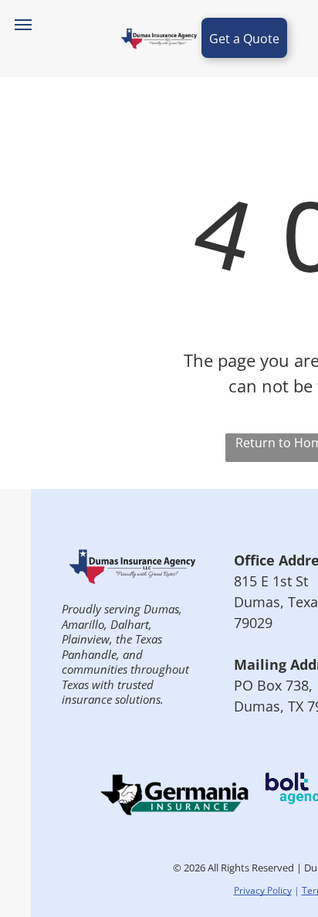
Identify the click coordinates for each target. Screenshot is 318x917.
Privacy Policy (263, 890)
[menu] (23, 24)
